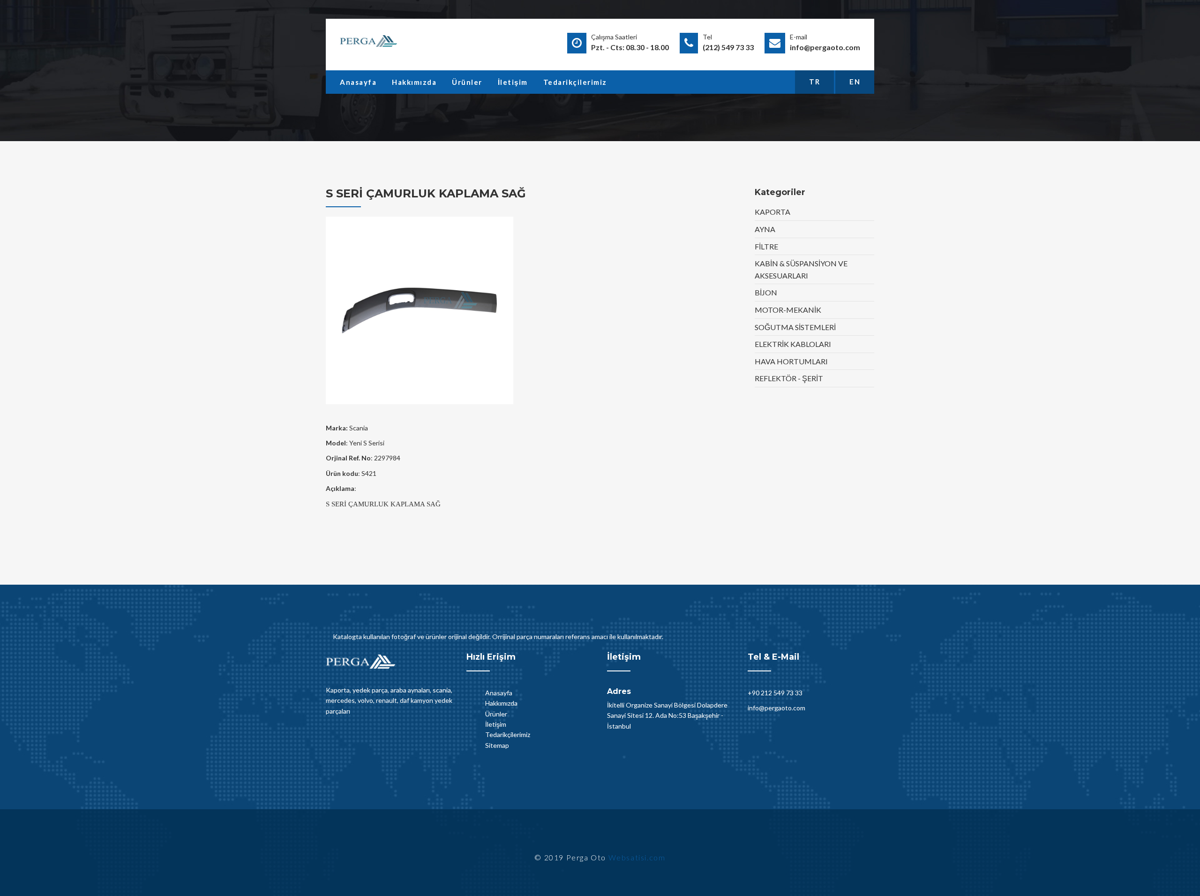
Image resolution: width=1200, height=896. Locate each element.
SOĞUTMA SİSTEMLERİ (795, 327)
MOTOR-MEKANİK (788, 309)
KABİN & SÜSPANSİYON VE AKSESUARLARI (801, 269)
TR (814, 81)
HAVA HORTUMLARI (791, 361)
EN (854, 81)
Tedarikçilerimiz (575, 82)
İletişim (513, 82)
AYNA (765, 229)
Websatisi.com (637, 857)
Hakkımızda (414, 82)
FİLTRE (766, 246)
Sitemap (497, 745)
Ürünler (467, 82)
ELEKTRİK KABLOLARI (793, 343)
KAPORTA (772, 211)
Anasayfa (358, 82)
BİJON (766, 292)
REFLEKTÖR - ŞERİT (789, 378)
